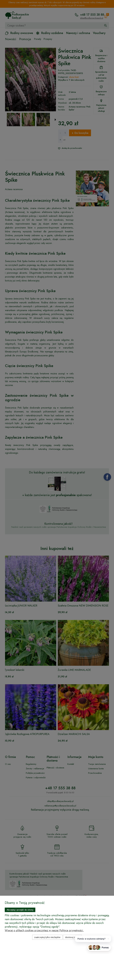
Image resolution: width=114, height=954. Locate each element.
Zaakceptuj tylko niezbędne (47, 937)
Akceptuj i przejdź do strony (20, 909)
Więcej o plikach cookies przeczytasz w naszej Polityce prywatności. (44, 930)
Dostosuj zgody (72, 937)
